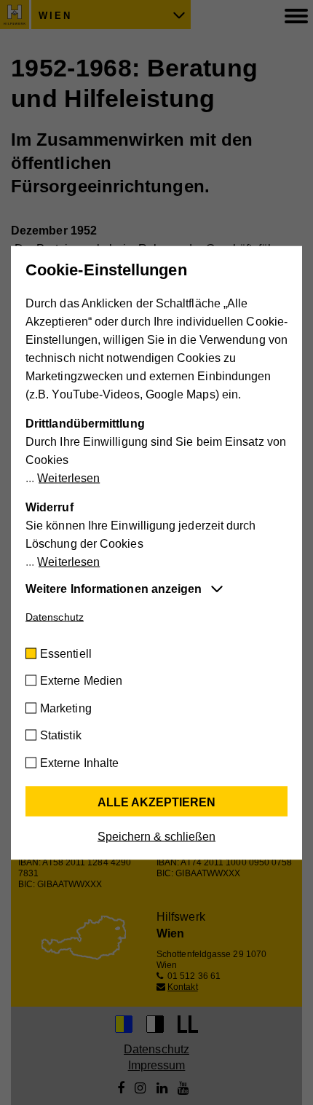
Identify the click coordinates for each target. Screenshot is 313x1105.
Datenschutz (54, 616)
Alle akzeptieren (156, 801)
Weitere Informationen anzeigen (113, 588)
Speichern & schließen (156, 836)
